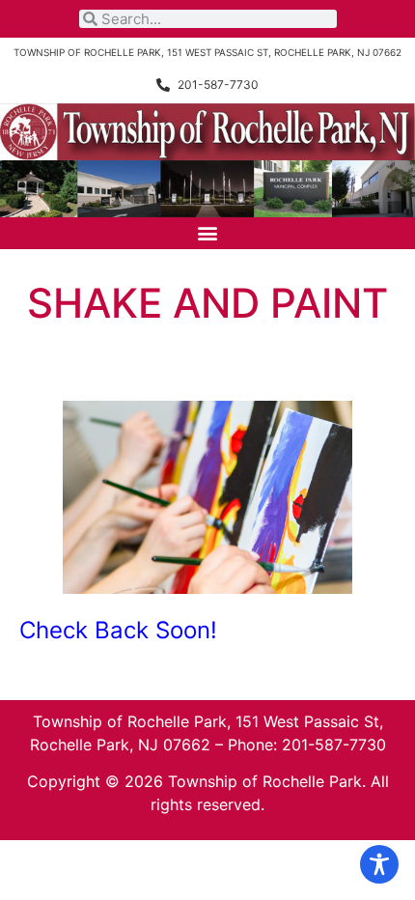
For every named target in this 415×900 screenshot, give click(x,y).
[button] (208, 233)
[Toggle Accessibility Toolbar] (379, 864)
